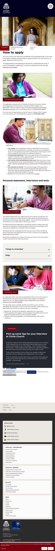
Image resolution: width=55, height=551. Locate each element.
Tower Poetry (9, 510)
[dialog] (27, 547)
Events (7, 503)
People (7, 504)
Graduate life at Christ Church (13, 469)
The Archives (8, 488)
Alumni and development (12, 508)
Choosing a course (10, 453)
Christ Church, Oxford (13, 429)
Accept (50, 548)
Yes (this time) (31, 372)
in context (36, 174)
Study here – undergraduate (13, 447)
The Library (8, 484)
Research (8, 482)
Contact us (8, 501)
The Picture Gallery (10, 492)
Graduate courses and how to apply (15, 471)
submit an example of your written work (25, 163)
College (4, 47)
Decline (44, 548)
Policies (7, 514)
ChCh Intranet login (10, 515)
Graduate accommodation (12, 475)
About (7, 497)
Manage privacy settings (42, 371)
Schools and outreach (11, 449)
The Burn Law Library (11, 486)
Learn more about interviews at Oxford (15, 363)
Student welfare (9, 458)
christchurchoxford (12, 433)
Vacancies (8, 506)
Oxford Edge (8, 512)
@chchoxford (10, 426)
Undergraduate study (17, 48)
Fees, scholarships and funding (13, 473)
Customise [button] (3, 548)
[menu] (50, 6)
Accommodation (9, 455)
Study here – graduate (11, 467)
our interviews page (23, 170)
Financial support (10, 457)
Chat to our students (11, 460)
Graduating (8, 462)
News (6, 499)
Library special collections (12, 490)
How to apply (9, 451)
